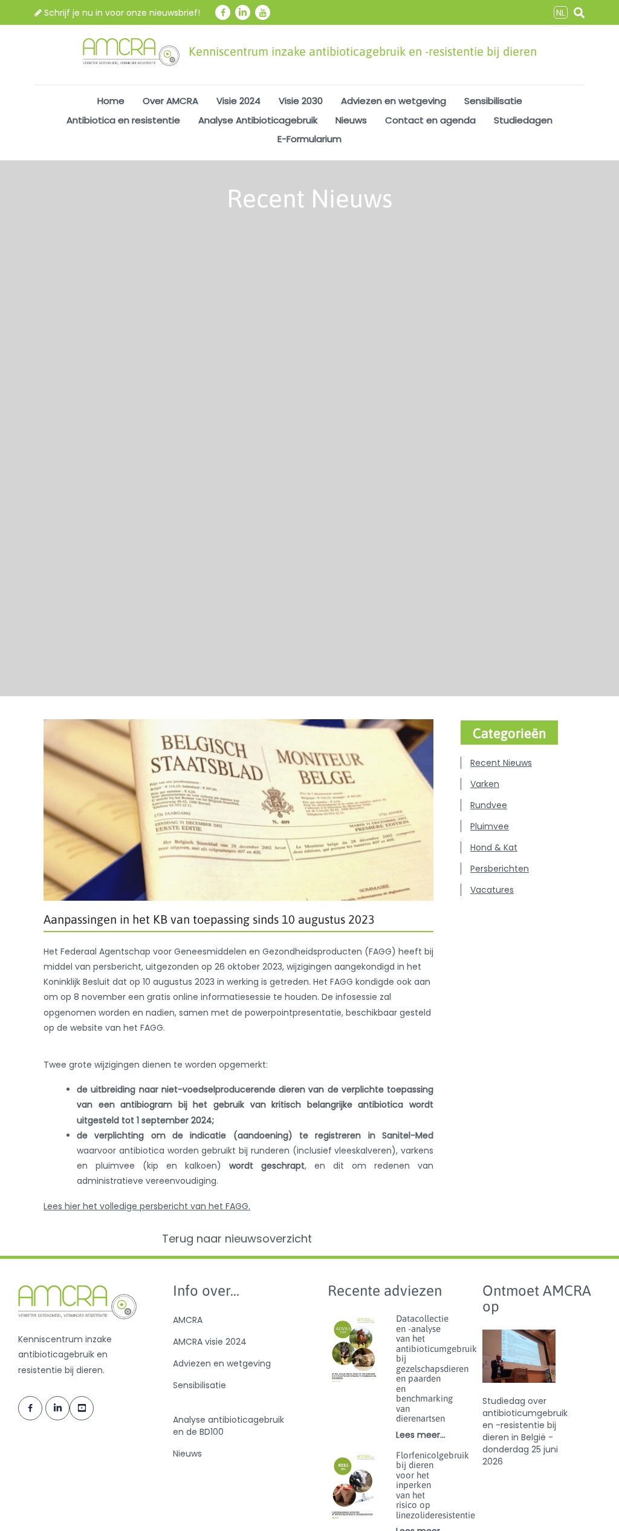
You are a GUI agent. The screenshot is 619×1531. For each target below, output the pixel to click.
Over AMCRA (170, 100)
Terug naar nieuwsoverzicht (238, 1239)
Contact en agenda (430, 120)
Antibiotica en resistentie (123, 120)
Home (111, 100)
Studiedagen (523, 120)
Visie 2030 (301, 100)
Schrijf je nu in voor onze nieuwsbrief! (121, 13)
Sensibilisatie (493, 100)
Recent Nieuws (501, 763)
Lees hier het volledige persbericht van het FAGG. (147, 1206)
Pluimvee (489, 826)
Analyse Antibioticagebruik (257, 120)
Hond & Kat (493, 847)
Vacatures (492, 890)
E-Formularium (309, 138)
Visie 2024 (238, 100)
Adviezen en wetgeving (393, 100)
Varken (484, 784)
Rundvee (488, 805)
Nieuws (351, 120)
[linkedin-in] (242, 12)
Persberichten (499, 869)
